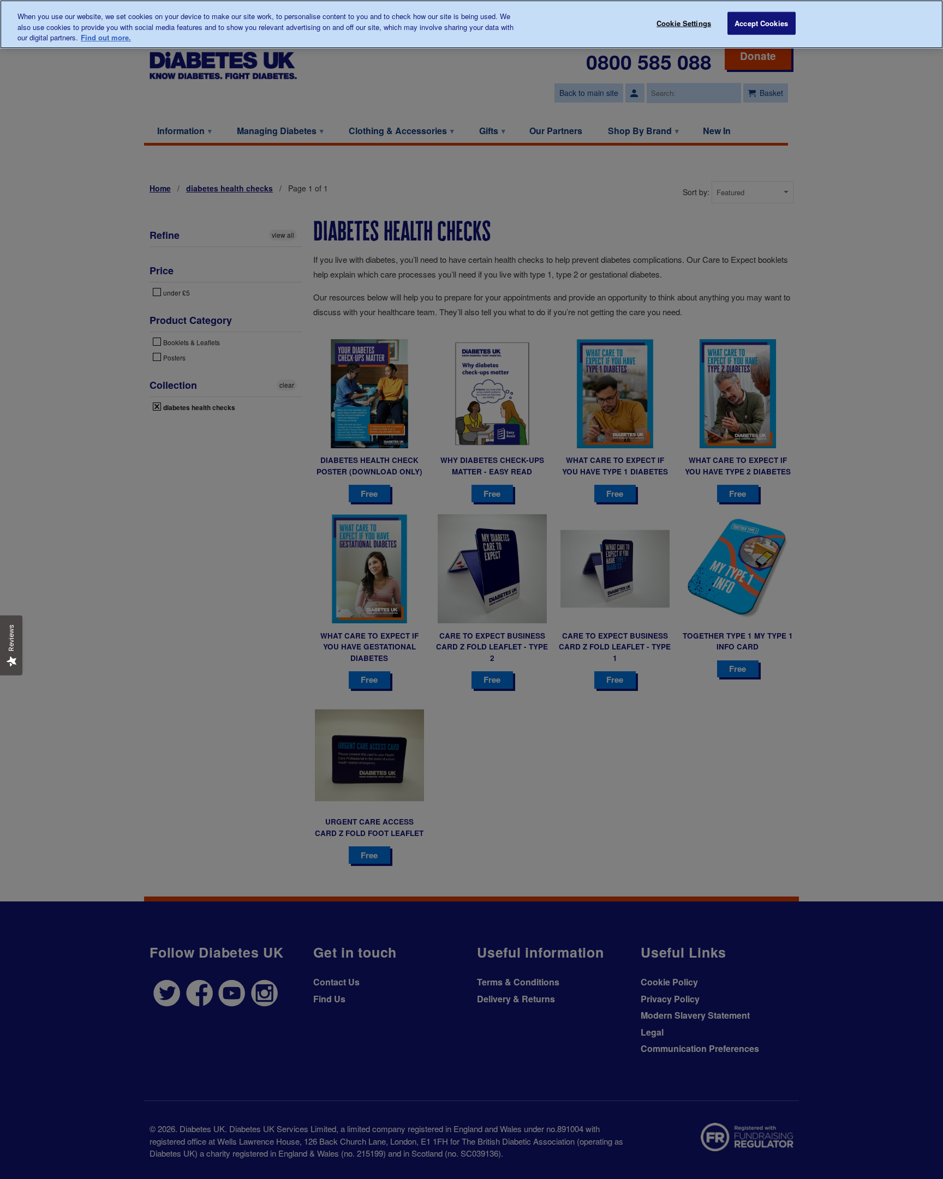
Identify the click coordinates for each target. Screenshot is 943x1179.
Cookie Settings (683, 23)
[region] (471, 24)
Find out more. (106, 37)
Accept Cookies (761, 23)
